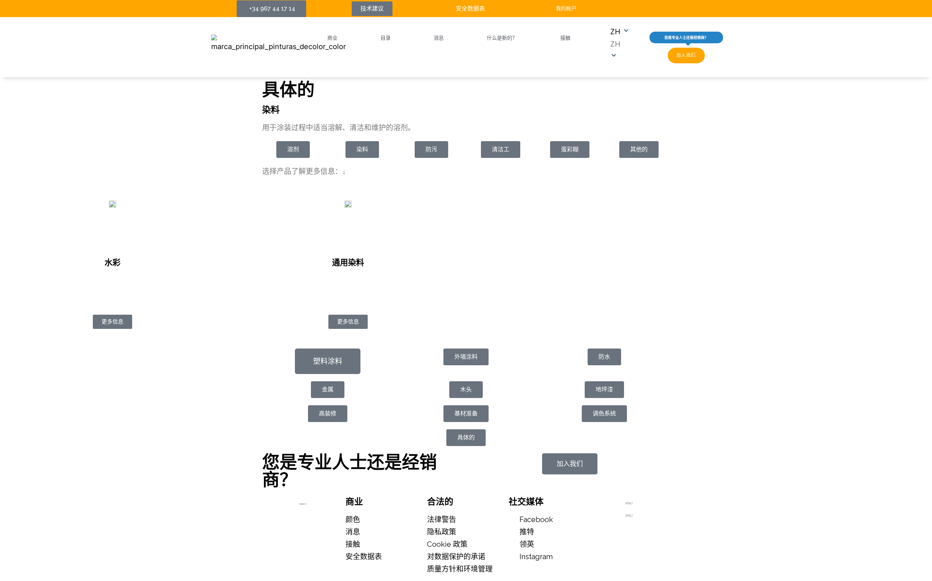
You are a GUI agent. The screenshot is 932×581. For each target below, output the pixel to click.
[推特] (647, 8)
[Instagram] (674, 8)
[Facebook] (633, 8)
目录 (385, 38)
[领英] (660, 8)
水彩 (112, 262)
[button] (620, 44)
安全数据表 (470, 8)
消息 (439, 38)
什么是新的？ (502, 38)
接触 (565, 38)
